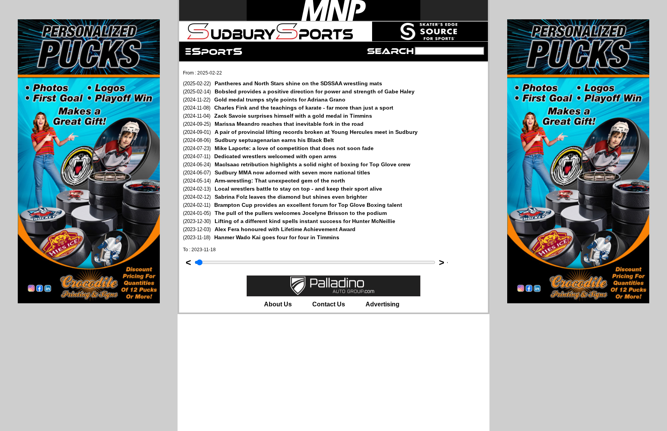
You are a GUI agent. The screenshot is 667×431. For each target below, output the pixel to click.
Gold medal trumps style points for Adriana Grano (264, 99)
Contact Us (328, 304)
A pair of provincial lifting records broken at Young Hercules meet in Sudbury (300, 132)
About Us (278, 304)
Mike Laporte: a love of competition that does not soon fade (278, 148)
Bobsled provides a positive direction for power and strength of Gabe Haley (299, 91)
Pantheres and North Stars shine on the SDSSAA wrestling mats (282, 83)
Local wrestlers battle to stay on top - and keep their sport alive (282, 189)
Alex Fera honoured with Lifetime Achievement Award (269, 229)
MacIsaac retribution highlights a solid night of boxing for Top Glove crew (296, 164)
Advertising (383, 304)
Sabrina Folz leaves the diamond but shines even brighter (275, 197)
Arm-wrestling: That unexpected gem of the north (264, 180)
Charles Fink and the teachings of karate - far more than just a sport (288, 108)
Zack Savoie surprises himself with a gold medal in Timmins (277, 116)
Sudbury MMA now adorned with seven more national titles (276, 172)
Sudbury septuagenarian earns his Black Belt (258, 140)
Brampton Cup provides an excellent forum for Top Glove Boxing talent (292, 205)
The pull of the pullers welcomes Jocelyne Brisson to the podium (285, 213)
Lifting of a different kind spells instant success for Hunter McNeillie (289, 221)
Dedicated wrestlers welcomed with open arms (260, 156)
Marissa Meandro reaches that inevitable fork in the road (273, 124)
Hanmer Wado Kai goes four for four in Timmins (261, 237)
